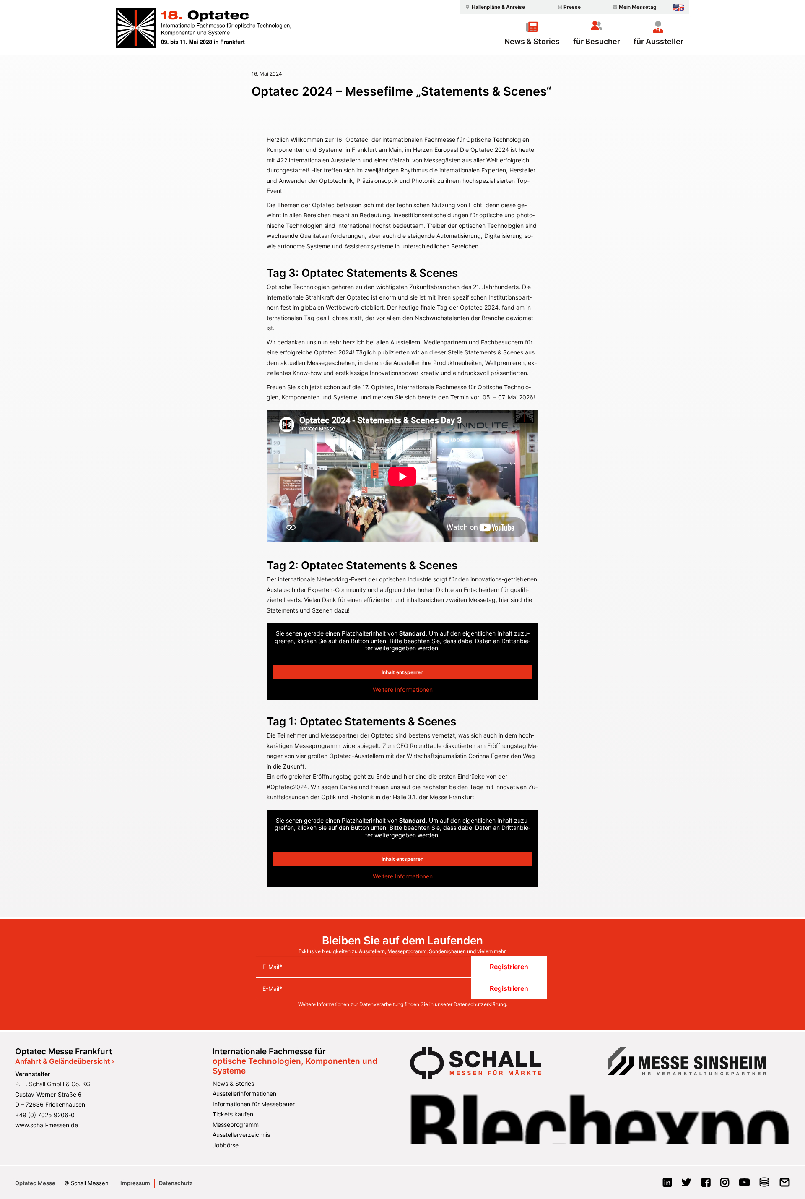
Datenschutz (175, 1183)
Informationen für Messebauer (254, 1104)
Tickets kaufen (233, 1114)
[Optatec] (204, 28)
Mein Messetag (638, 7)
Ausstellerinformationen (244, 1093)
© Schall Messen (86, 1183)
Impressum (135, 1183)
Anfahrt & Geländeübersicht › (64, 1061)
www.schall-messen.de (46, 1125)
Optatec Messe (35, 1183)
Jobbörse (226, 1145)
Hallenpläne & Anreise (498, 7)
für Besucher (596, 41)
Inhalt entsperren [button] (402, 672)
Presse (572, 7)
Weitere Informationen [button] (403, 689)
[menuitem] (494, 7)
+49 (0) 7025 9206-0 (45, 1114)
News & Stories (532, 41)
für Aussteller (658, 41)
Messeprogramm (236, 1124)
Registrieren (509, 966)
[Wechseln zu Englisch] (678, 7)
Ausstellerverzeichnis (241, 1134)
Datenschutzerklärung (480, 1004)
